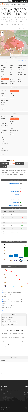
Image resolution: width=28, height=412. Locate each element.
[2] (18, 199)
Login (20, 1)
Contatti (17, 1)
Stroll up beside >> (22, 60)
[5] (7, 336)
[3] (18, 202)
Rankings (24, 4)
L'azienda (13, 1)
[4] (7, 332)
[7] (8, 344)
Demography (13, 4)
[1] (18, 191)
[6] (9, 340)
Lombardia (7, 24)
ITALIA (2, 24)
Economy (19, 4)
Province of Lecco (15, 24)
